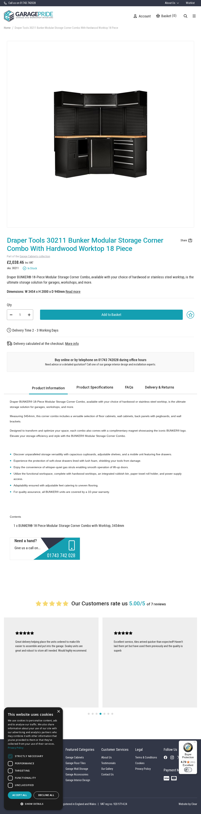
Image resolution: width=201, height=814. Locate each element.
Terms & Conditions (146, 757)
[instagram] (173, 758)
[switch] (188, 769)
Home (7, 27)
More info (72, 344)
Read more (73, 291)
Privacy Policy (143, 768)
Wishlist (190, 3)
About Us (170, 3)
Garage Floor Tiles (76, 763)
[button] (33, 803)
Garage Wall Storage (77, 768)
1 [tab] (89, 714)
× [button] (58, 711)
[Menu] (194, 743)
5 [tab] (104, 714)
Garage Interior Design (78, 780)
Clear (194, 804)
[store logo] (28, 16)
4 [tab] (100, 714)
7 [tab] (112, 714)
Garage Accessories (77, 774)
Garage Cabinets (75, 757)
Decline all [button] (46, 795)
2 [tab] (93, 714)
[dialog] (33, 758)
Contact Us (107, 774)
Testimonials (108, 763)
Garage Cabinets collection (35, 256)
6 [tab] (108, 714)
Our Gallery (107, 768)
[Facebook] (167, 758)
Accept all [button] (19, 795)
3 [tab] (97, 714)
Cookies (139, 763)
